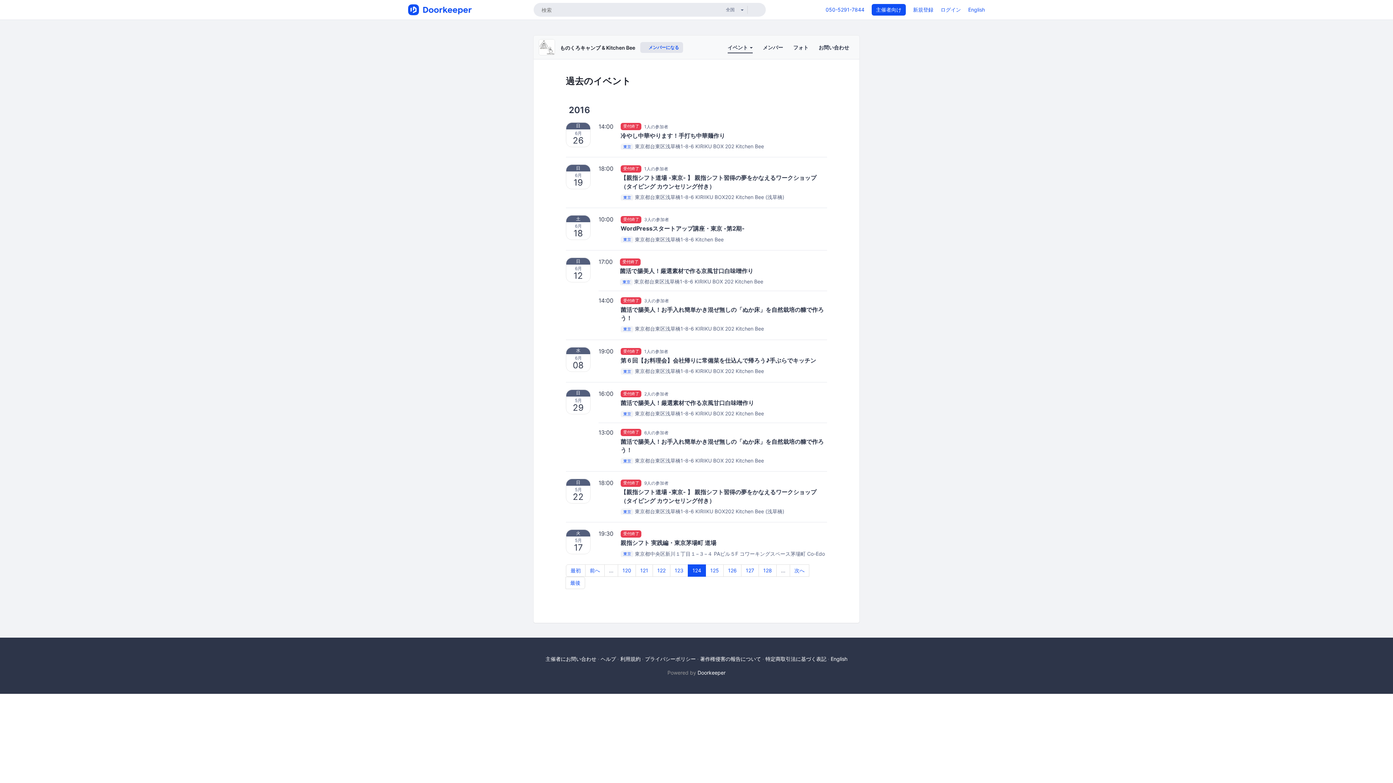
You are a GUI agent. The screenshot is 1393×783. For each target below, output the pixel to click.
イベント (738, 47)
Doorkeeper (712, 673)
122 (661, 570)
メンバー (773, 47)
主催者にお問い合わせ (571, 659)
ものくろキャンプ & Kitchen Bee (597, 48)
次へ (799, 570)
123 (679, 570)
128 (767, 570)
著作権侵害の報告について (730, 659)
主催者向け (888, 10)
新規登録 (923, 10)
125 (714, 570)
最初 (576, 570)
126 (732, 570)
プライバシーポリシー (670, 659)
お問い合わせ (834, 47)
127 (750, 570)
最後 (575, 583)
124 (697, 570)
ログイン (951, 10)
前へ (595, 570)
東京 (627, 146)
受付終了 (631, 126)
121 (644, 570)
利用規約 (630, 659)
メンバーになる (663, 47)
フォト (801, 47)
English (976, 10)
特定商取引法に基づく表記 (795, 659)
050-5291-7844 (845, 10)
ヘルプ (608, 659)
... (611, 570)
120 (626, 570)
